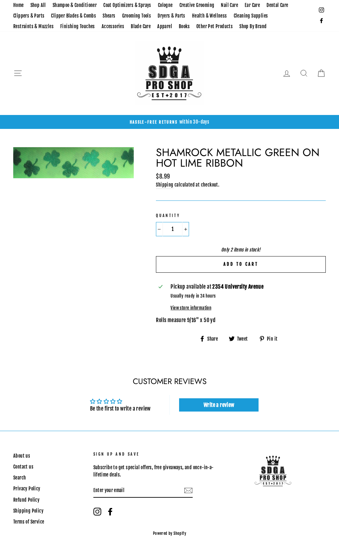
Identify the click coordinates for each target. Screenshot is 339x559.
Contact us (23, 467)
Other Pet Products (214, 26)
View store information (190, 307)
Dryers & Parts (171, 16)
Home (18, 5)
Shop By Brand (252, 26)
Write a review (219, 405)
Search (19, 477)
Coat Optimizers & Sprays (127, 5)
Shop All (38, 5)
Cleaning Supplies (251, 16)
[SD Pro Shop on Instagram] (97, 512)
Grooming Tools (136, 16)
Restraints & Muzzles (33, 26)
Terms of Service (28, 522)
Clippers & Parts (28, 16)
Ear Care (252, 5)
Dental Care (277, 5)
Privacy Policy (26, 488)
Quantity (168, 215)
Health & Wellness (209, 16)
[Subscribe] (188, 490)
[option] (169, 122)
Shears (109, 16)
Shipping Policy (28, 511)
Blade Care (141, 26)
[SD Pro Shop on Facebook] (110, 512)
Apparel (164, 26)
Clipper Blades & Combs (73, 16)
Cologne (165, 5)
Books (184, 26)
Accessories (113, 26)
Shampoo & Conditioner (75, 5)
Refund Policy (26, 500)
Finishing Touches (77, 26)
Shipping (164, 185)
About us (21, 456)
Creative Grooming (197, 5)
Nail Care (229, 5)
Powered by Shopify (169, 533)
